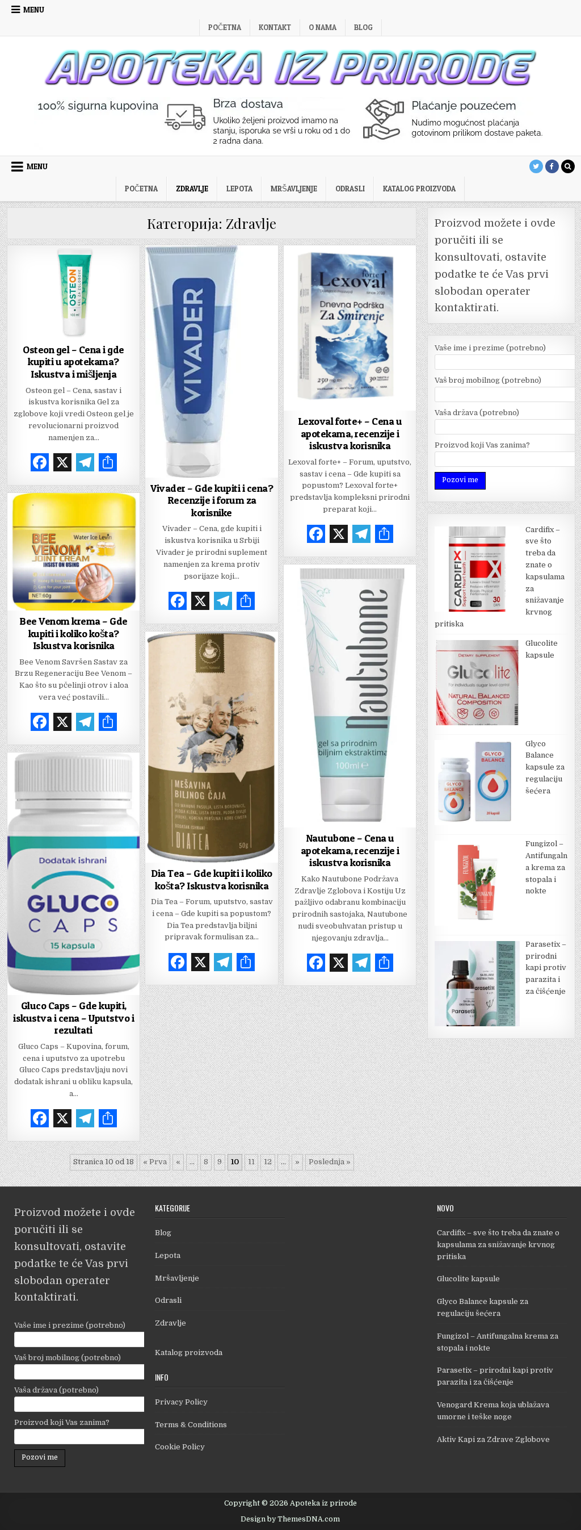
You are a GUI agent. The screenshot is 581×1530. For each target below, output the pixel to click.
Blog (363, 27)
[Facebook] (552, 166)
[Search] (568, 166)
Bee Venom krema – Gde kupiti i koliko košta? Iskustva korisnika (73, 633)
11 (251, 1161)
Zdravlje (192, 188)
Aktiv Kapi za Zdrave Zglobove (493, 1439)
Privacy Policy (181, 1402)
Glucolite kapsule (468, 1278)
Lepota (239, 188)
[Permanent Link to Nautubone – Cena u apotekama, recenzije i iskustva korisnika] (350, 696)
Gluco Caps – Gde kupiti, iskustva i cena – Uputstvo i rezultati (73, 1018)
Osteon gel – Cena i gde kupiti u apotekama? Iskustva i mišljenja (73, 362)
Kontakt (275, 27)
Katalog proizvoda (188, 1352)
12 (268, 1161)
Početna (224, 27)
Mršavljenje (294, 188)
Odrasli (350, 188)
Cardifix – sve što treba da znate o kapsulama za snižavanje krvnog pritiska (498, 1244)
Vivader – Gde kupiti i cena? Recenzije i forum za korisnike (211, 500)
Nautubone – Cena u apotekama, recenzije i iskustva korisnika (350, 850)
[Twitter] (536, 166)
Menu (33, 9)
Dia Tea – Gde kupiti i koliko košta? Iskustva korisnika (211, 879)
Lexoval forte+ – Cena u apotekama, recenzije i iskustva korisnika (350, 433)
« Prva (155, 1161)
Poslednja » (330, 1161)
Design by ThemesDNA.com (290, 1519)
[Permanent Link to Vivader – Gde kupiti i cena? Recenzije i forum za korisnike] (211, 361)
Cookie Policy (180, 1447)
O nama (322, 27)
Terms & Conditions (191, 1424)
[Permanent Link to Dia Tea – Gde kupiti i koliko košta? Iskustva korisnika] (211, 747)
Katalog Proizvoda (419, 188)
